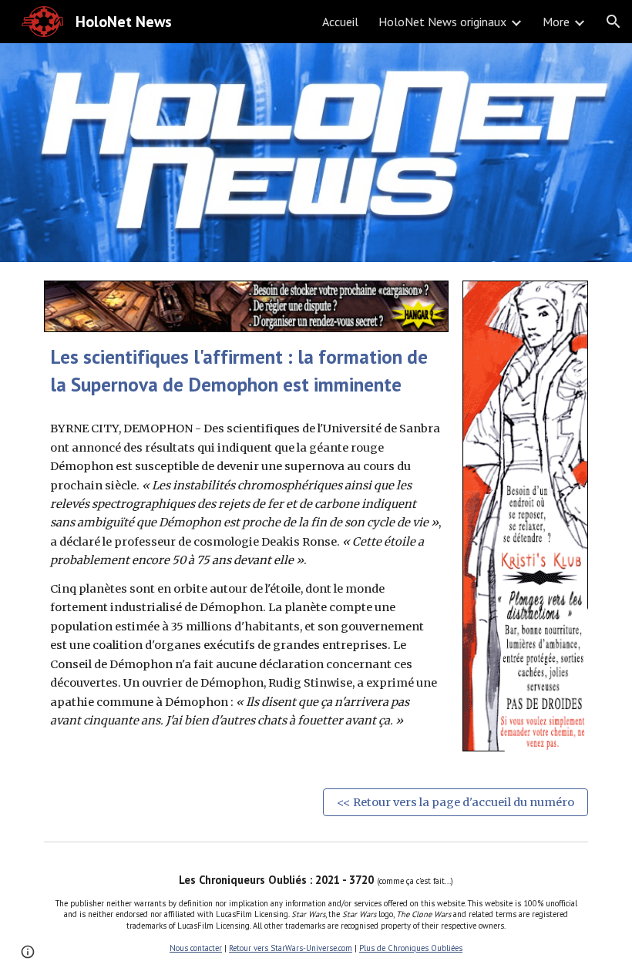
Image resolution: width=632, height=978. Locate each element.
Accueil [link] (340, 21)
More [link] (556, 21)
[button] (613, 21)
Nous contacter (196, 948)
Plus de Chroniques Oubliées (410, 948)
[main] (246, 370)
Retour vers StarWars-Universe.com (290, 948)
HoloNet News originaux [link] (442, 21)
